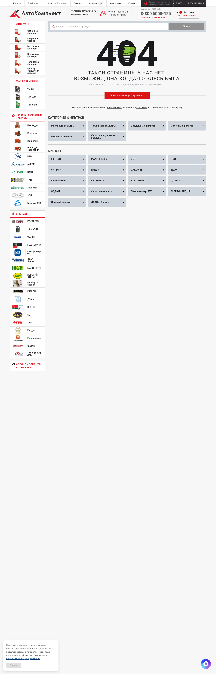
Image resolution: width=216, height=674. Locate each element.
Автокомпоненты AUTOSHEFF (28, 366)
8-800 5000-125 (156, 13)
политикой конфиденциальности (23, 658)
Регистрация (196, 3)
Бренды (21, 213)
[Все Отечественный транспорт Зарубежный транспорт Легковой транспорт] (109, 33)
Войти (179, 3)
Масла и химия (27, 81)
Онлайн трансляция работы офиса (118, 13)
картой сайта (114, 107)
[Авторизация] (214, 1)
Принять (13, 665)
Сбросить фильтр (181, 33)
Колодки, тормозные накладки (29, 116)
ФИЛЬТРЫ (22, 24)
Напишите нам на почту (153, 17)
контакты (141, 107)
